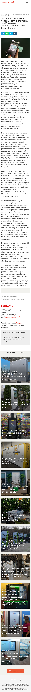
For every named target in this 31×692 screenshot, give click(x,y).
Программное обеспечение (5, 15)
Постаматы (6, 456)
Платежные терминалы (9, 371)
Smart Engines (24, 37)
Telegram (19, 323)
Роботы (4, 512)
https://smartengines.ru (10, 317)
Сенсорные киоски (8, 397)
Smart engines (20, 299)
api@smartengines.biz (18, 316)
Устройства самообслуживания (13, 625)
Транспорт (5, 484)
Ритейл (4, 427)
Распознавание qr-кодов (8, 299)
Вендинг (5, 566)
